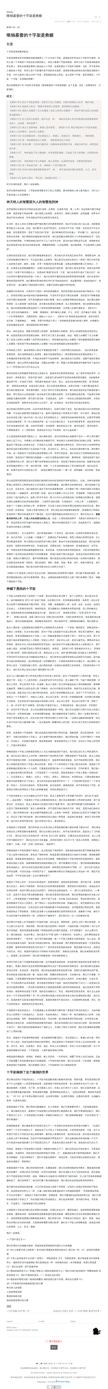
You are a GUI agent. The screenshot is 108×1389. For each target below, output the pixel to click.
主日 (9, 1306)
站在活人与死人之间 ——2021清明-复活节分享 (76, 1311)
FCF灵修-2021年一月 (19, 1311)
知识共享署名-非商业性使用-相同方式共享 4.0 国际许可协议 (62, 1377)
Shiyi (75, 1373)
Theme (66, 1373)
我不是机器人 (55, 1341)
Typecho (56, 1373)
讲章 (69, 22)
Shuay (10, 12)
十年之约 (51, 1382)
